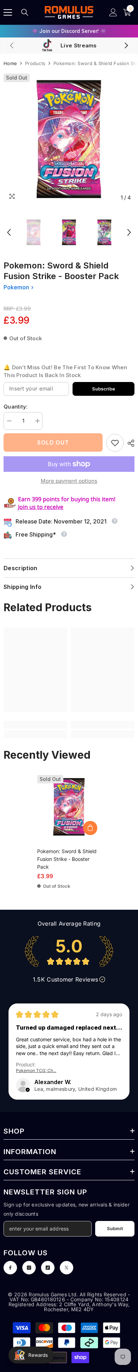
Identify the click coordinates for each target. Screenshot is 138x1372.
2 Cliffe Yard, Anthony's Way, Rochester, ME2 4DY (87, 1306)
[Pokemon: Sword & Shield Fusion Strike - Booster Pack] (69, 807)
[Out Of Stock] (90, 828)
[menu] (8, 12)
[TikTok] (47, 1267)
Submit (115, 1228)
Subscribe (103, 389)
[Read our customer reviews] (69, 951)
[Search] (25, 12)
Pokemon (16, 287)
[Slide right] (125, 45)
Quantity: (16, 406)
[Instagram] (29, 1267)
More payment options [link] (69, 480)
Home (10, 63)
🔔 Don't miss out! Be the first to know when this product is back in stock (65, 371)
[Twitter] (66, 1267)
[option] (69, 139)
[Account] (113, 12)
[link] (115, 443)
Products (35, 63)
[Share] (129, 443)
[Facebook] (10, 1267)
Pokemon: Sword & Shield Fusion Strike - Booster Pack (67, 859)
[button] (9, 232)
